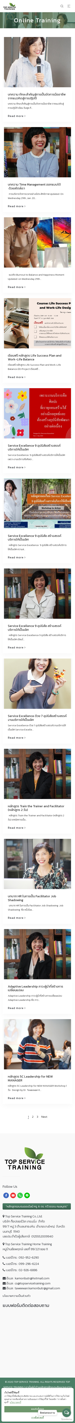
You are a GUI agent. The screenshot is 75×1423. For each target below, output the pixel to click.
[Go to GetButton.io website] (66, 1419)
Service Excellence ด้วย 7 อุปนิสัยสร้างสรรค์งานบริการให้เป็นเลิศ (37, 718)
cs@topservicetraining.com (32, 1283)
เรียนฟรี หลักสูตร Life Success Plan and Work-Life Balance (34, 357)
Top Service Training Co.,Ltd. (23, 1216)
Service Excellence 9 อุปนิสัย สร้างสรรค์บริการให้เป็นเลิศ (34, 537)
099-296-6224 (29, 1263)
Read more (16, 115)
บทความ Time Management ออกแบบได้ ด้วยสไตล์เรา (34, 186)
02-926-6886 (28, 1270)
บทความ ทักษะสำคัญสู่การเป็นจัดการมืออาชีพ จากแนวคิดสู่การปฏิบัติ (37, 96)
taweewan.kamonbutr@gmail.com (37, 1288)
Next (44, 1117)
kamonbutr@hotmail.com (32, 1278)
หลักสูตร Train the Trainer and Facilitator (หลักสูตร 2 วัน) (36, 808)
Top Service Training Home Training (28, 1244)
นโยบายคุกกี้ (15, 1402)
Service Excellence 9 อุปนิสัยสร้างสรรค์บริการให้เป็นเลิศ (34, 447)
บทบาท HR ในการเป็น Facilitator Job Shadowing (32, 898)
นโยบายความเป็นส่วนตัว (17, 1295)
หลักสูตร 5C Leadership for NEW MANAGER (30, 1078)
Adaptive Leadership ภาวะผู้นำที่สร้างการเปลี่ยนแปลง (35, 988)
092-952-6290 (29, 1257)
